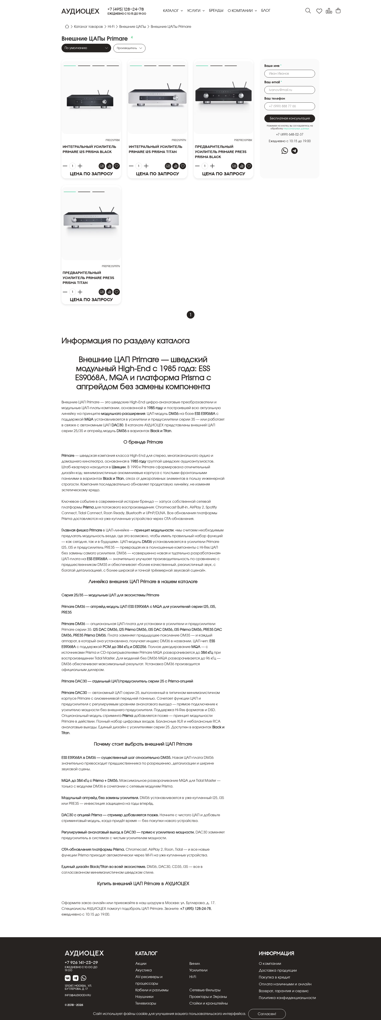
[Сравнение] (329, 11)
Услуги (194, 11)
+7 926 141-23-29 (81, 962)
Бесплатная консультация (290, 118)
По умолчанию (76, 48)
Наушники (144, 997)
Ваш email (273, 82)
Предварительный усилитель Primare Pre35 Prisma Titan (88, 278)
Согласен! (267, 1014)
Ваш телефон (274, 98)
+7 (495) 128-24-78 (126, 9)
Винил (194, 963)
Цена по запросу (91, 173)
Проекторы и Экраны (208, 997)
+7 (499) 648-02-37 (289, 134)
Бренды (216, 10)
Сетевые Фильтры (204, 990)
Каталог (171, 11)
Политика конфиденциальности (287, 998)
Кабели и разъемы (151, 990)
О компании (241, 11)
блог (265, 10)
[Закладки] (319, 11)
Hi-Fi (192, 977)
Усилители (198, 970)
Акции (140, 963)
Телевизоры (145, 1003)
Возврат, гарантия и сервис (284, 991)
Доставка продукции (278, 970)
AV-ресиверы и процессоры (148, 980)
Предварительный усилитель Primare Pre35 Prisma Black (221, 152)
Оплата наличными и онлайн (285, 984)
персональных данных (296, 129)
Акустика (143, 970)
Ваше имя (273, 66)
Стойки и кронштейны (208, 1003)
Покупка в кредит (274, 977)
